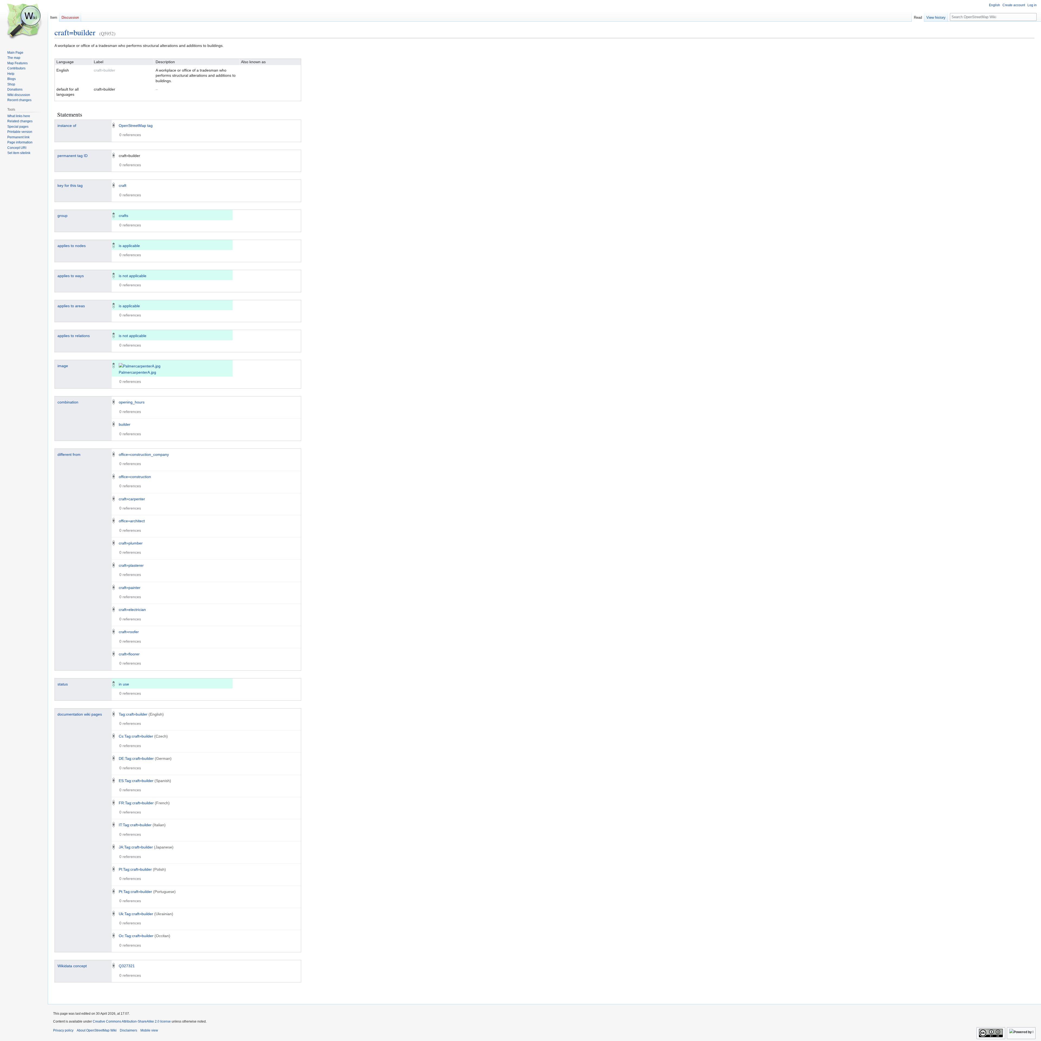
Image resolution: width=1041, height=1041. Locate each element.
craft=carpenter (132, 499)
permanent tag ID (72, 155)
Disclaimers (128, 1030)
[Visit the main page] (24, 21)
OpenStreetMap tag (136, 125)
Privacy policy (63, 1030)
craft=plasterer (131, 565)
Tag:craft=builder (133, 714)
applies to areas (71, 306)
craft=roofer (129, 632)
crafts (123, 215)
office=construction (135, 477)
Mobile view (149, 1030)
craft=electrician (132, 609)
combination (67, 402)
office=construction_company (144, 454)
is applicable (129, 246)
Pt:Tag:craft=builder (135, 891)
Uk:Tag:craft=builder (136, 914)
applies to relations (73, 336)
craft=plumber (131, 543)
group (62, 215)
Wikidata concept (72, 966)
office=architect (132, 521)
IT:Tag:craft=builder (135, 825)
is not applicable (132, 276)
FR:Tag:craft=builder (136, 803)
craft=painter (129, 587)
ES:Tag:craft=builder (136, 781)
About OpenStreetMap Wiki (97, 1030)
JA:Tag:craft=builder (136, 847)
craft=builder (74, 32)
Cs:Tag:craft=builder (136, 736)
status (62, 684)
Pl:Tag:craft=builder (135, 869)
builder (124, 424)
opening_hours (131, 402)
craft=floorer (129, 654)
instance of (66, 125)
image (62, 366)
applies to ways (70, 276)
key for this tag (70, 185)
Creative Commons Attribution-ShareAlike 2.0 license (132, 1021)
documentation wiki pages (79, 714)
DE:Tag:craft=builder (136, 758)
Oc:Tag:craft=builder (136, 936)
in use (124, 684)
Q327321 (127, 966)
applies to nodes (71, 246)
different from (69, 454)
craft (122, 185)
